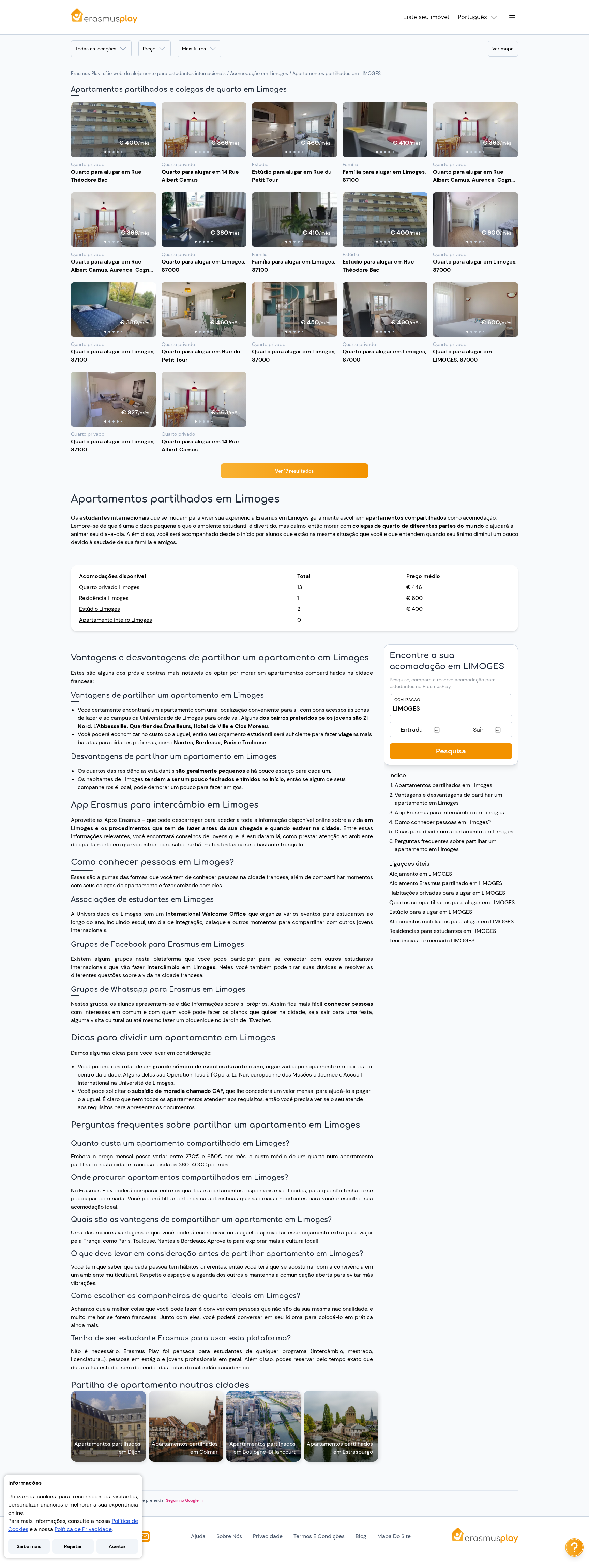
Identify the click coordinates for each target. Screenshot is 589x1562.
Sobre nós (229, 1536)
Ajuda (198, 1536)
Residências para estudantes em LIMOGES (442, 931)
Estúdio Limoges (99, 608)
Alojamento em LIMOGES (420, 873)
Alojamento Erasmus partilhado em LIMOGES (445, 883)
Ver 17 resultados (294, 471)
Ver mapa (503, 49)
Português (472, 17)
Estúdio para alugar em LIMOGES (430, 911)
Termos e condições (319, 1536)
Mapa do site (394, 1536)
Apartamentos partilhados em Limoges (443, 785)
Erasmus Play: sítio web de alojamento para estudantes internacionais (148, 73)
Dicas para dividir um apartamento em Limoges (454, 831)
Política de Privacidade (83, 1529)
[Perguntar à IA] (574, 1547)
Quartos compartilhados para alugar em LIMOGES (452, 902)
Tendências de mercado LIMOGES (431, 940)
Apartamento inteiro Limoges (115, 619)
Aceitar (117, 1546)
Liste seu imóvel (426, 17)
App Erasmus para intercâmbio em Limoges (449, 812)
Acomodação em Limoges (259, 73)
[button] (113, 129)
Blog (361, 1536)
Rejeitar (73, 1546)
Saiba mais (29, 1546)
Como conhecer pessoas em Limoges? (443, 822)
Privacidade (268, 1536)
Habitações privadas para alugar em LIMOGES (447, 892)
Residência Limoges (104, 598)
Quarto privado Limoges (109, 587)
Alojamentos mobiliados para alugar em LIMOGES (451, 921)
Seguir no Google (185, 1500)
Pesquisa (451, 751)
